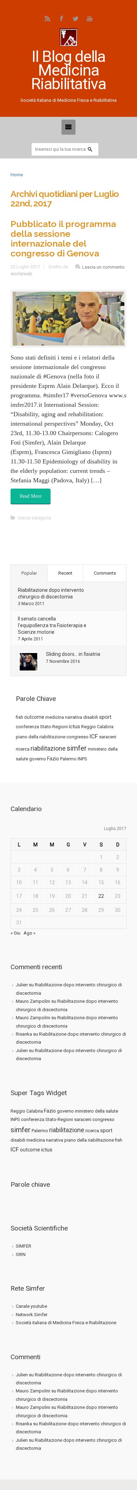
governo (37, 758)
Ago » (29, 933)
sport (105, 717)
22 (101, 896)
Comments (105, 573)
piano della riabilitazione (40, 736)
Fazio (53, 758)
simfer (77, 748)
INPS (82, 758)
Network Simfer (31, 1314)
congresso (77, 736)
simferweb (21, 273)
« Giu (15, 933)
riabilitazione (48, 748)
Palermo (68, 758)
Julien (22, 984)
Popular (29, 573)
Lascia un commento (103, 267)
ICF (94, 736)
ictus (74, 726)
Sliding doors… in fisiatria (73, 654)
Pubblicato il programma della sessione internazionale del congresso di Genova (63, 238)
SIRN (21, 1254)
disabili (90, 717)
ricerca (23, 749)
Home (17, 174)
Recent (65, 573)
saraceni (107, 736)
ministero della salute (96, 1111)
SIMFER (23, 1246)
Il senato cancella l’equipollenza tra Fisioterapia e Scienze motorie (52, 625)
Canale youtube (31, 1306)
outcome (34, 717)
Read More (30, 496)
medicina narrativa (63, 717)
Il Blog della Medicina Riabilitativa (68, 70)
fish (19, 717)
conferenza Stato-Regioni (42, 726)
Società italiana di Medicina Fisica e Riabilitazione (66, 1322)
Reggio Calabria (97, 726)
